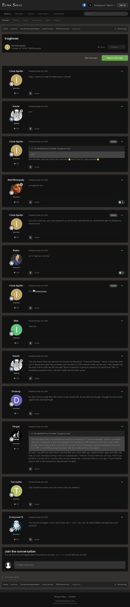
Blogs (25, 20)
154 (17, 504)
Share (102, 47)
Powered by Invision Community (65, 603)
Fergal (16, 426)
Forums (5, 20)
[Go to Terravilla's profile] (16, 491)
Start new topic (91, 58)
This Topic (115, 14)
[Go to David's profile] (16, 115)
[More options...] (122, 71)
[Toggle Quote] (32, 149)
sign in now (60, 555)
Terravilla (16, 482)
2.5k (17, 272)
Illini (16, 320)
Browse (7, 14)
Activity (31, 14)
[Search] (125, 14)
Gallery (16, 20)
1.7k (17, 449)
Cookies (72, 597)
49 (17, 343)
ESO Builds (19, 14)
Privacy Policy (60, 597)
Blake (16, 250)
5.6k (17, 128)
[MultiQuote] (30, 93)
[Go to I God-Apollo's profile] (7, 47)
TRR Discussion (34, 48)
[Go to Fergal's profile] (16, 435)
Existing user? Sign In (103, 5)
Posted (38, 71)
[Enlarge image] (69, 159)
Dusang (16, 391)
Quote (37, 93)
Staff (48, 20)
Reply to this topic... (26, 565)
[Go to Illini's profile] (16, 329)
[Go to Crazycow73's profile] (16, 526)
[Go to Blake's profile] (16, 259)
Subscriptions (43, 14)
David (16, 106)
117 (17, 413)
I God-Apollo (20, 46)
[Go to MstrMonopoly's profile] (16, 189)
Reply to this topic (115, 58)
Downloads (36, 20)
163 (17, 93)
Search (57, 20)
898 (17, 202)
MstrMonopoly (16, 180)
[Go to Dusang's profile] (16, 400)
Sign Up (122, 5)
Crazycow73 (16, 517)
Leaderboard (59, 14)
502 (17, 539)
